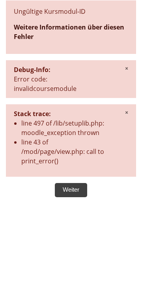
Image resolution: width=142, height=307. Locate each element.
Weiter (71, 190)
